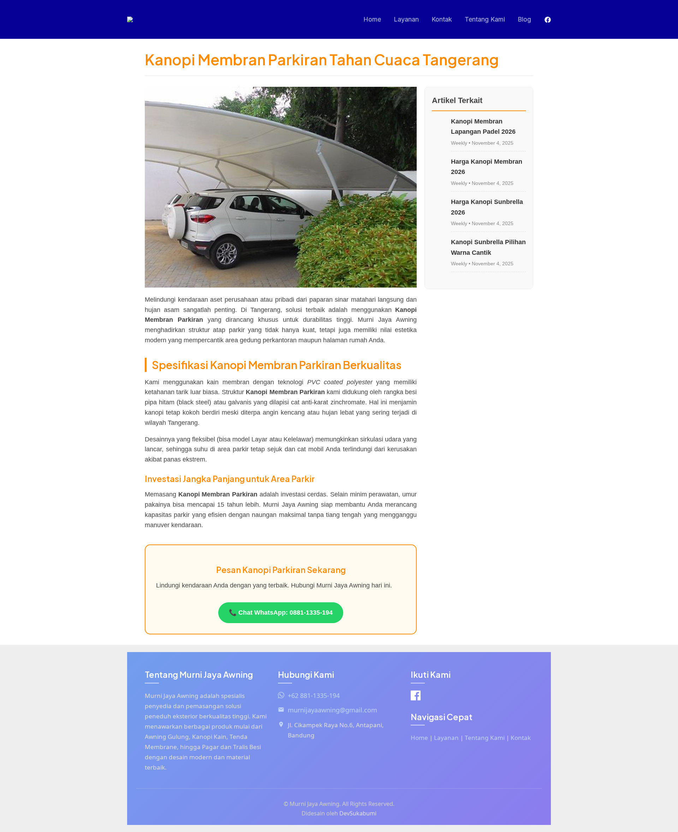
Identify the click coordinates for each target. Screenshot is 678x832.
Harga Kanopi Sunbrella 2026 (487, 207)
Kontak (442, 19)
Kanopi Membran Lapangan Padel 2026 (483, 126)
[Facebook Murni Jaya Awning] (416, 697)
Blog (524, 19)
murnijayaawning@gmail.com (332, 710)
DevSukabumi (357, 813)
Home (372, 19)
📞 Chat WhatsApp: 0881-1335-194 (281, 612)
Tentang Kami (485, 19)
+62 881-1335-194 (314, 695)
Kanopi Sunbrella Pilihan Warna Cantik (488, 247)
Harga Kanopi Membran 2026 (486, 167)
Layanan (406, 19)
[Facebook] (548, 20)
